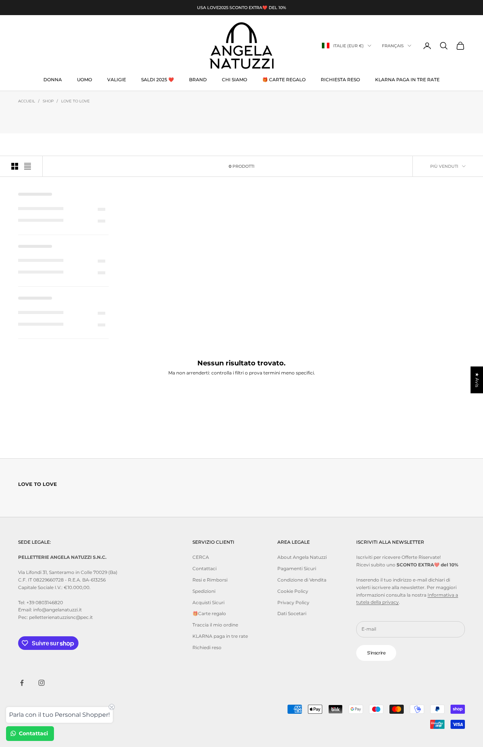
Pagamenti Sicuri (296, 568)
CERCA (200, 557)
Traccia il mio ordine (215, 625)
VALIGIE (116, 79)
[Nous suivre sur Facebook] (22, 683)
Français (393, 45)
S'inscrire (376, 653)
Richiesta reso (340, 79)
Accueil (26, 101)
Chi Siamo (234, 79)
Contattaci (204, 568)
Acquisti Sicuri (208, 602)
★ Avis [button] (477, 379)
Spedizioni (203, 591)
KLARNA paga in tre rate (407, 79)
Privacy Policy (293, 602)
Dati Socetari (291, 613)
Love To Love (75, 101)
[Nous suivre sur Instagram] (41, 683)
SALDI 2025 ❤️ (157, 79)
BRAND (198, 79)
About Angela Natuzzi (302, 557)
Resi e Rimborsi (210, 580)
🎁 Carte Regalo (284, 79)
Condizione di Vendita (301, 580)
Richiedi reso (207, 647)
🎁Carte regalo (209, 613)
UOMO (84, 79)
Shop (48, 101)
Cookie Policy (292, 591)
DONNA (52, 79)
